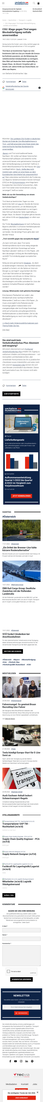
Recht (36, 239)
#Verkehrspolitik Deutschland (13, 665)
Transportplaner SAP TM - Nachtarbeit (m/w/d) (15, 825)
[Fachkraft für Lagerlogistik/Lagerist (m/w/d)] (17, 864)
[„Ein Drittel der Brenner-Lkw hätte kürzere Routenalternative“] (21, 530)
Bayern (5, 153)
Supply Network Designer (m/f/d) (19, 854)
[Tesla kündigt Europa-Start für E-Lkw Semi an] (21, 735)
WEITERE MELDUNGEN (12, 651)
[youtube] (15, 1061)
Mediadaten (11, 1084)
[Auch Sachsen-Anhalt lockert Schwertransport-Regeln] (21, 778)
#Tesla (13, 749)
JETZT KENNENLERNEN (21, 496)
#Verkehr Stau (13, 662)
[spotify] (32, 1061)
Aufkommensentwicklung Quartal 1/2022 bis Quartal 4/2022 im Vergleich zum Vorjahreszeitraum (18, 481)
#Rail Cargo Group (17, 585)
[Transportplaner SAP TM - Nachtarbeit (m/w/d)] (18, 821)
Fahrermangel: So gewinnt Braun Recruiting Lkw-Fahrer (19, 705)
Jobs (35, 1084)
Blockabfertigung (17, 224)
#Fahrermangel (16, 701)
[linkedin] (26, 1061)
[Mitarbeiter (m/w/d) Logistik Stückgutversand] (18, 879)
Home (4, 20)
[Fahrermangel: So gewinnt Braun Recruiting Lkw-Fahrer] (21, 687)
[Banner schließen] (37, 1092)
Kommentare (11, 82)
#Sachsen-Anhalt (16, 792)
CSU (38, 167)
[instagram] (21, 1061)
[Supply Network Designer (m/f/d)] (13, 851)
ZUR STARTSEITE (11, 394)
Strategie (27, 263)
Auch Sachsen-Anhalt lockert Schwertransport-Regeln (17, 797)
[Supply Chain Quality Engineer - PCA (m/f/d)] (17, 836)
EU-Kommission (18, 182)
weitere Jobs (9, 895)
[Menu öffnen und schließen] (3, 3)
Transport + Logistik (25, 20)
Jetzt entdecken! (21, 1098)
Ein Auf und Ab (9, 489)
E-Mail (4, 926)
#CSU (29, 665)
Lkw (19, 204)
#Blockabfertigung (28, 660)
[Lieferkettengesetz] (21, 424)
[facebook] (10, 1061)
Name (4, 935)
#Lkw (4, 662)
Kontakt (24, 1084)
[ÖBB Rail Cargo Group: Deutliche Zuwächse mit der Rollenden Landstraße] (21, 571)
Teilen (24, 82)
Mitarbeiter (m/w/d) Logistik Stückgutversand (16, 883)
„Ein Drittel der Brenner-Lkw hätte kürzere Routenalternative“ (19, 549)
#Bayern (16, 660)
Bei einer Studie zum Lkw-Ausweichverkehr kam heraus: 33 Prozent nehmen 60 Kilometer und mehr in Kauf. (21, 555)
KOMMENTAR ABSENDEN (21, 979)
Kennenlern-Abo (19, 365)
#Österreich (9, 516)
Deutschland (24, 217)
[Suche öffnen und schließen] (33, 3)
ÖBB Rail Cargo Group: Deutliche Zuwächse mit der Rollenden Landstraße (18, 591)
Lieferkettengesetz (14, 440)
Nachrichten (12, 20)
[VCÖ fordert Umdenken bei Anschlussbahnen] (21, 617)
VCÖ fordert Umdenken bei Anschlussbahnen (16, 635)
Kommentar (6, 943)
